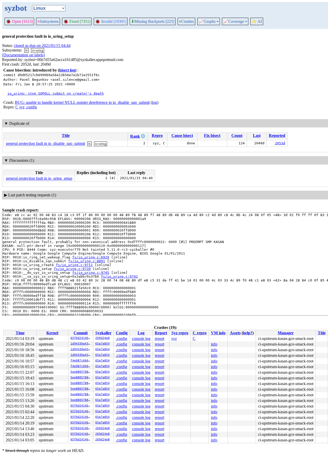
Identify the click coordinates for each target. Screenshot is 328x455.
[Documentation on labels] (23, 55)
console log (141, 338)
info (214, 344)
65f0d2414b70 (81, 338)
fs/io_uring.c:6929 (90, 257)
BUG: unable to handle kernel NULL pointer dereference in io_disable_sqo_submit (82, 102)
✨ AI (257, 21)
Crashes (186, 21)
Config (122, 333)
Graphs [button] (207, 21)
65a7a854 (102, 343)
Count (236, 135)
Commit (81, 333)
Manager (286, 333)
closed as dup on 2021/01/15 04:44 (42, 45)
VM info (218, 333)
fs (26, 50)
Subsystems (48, 21)
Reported (277, 135)
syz (22, 107)
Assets (235, 333)
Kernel (52, 333)
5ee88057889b (81, 371)
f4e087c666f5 (81, 360)
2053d (280, 143)
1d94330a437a (81, 343)
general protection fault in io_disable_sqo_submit (45, 143)
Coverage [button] (233, 21)
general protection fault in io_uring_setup (39, 178)
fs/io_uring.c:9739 (72, 269)
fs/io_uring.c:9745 (90, 273)
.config (31, 107)
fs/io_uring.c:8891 (86, 261)
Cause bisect (182, 135)
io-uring (37, 50)
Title (66, 135)
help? (247, 333)
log (154, 102)
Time (20, 333)
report (159, 338)
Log (141, 333)
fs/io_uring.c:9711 (74, 265)
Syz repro (179, 333)
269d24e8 (102, 338)
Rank (135, 136)
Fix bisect (212, 135)
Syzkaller (103, 333)
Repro (157, 135)
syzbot (16, 8)
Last (257, 135)
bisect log (67, 70)
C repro (200, 333)
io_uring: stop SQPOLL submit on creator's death (55, 93)
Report (161, 333)
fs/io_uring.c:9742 (119, 276)
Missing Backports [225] (152, 21)
